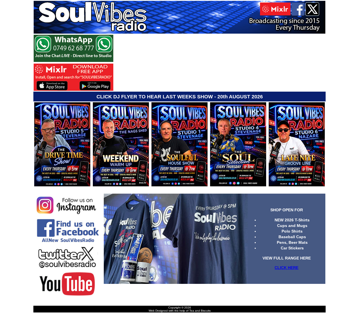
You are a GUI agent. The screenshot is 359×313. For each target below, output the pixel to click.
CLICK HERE (286, 267)
